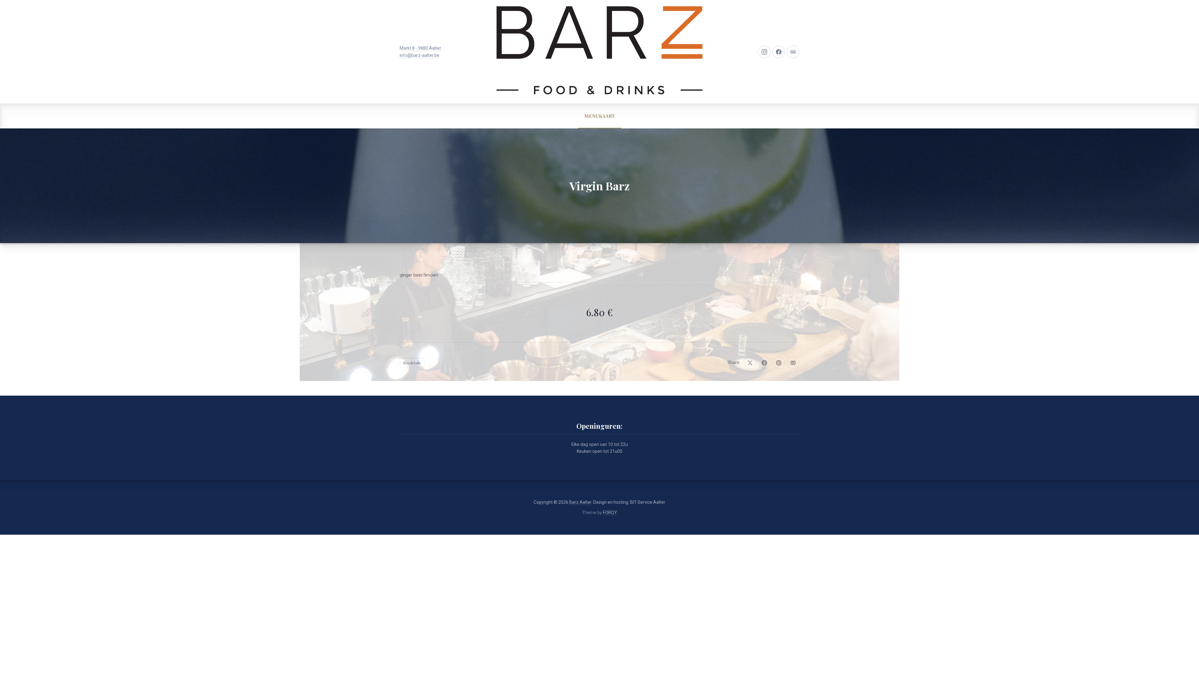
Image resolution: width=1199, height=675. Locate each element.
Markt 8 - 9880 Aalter (420, 48)
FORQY (610, 512)
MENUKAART (599, 116)
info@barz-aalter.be (419, 55)
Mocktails (412, 362)
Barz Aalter (580, 502)
